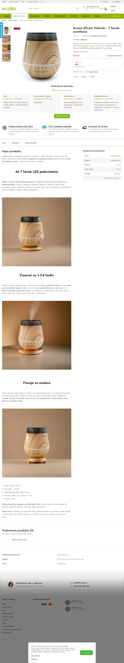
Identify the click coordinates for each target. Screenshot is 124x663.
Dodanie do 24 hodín (8, 617)
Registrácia (118, 2)
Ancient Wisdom (93, 72)
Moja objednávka (6, 632)
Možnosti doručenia (115, 56)
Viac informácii (35, 656)
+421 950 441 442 (92, 7)
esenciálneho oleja (86, 46)
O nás (22, 2)
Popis (4, 143)
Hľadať (77, 8)
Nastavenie (34, 659)
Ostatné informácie (30, 143)
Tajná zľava (5, 620)
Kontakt (4, 2)
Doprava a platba (13, 2)
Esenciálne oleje (116, 160)
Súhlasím (87, 653)
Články (4, 623)
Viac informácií (107, 48)
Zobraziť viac (62, 116)
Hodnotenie (15, 143)
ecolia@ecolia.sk (80, 583)
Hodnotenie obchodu (33, 2)
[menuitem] (6, 16)
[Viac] (117, 16)
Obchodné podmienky (8, 626)
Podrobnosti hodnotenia (99, 36)
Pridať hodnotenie (19, 540)
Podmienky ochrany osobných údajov (12, 629)
